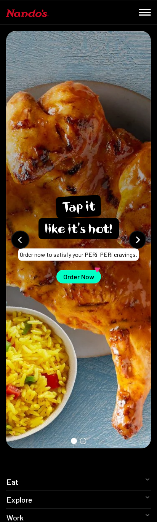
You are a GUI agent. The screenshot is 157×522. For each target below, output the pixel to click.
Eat (12, 481)
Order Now (82, 275)
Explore (19, 499)
